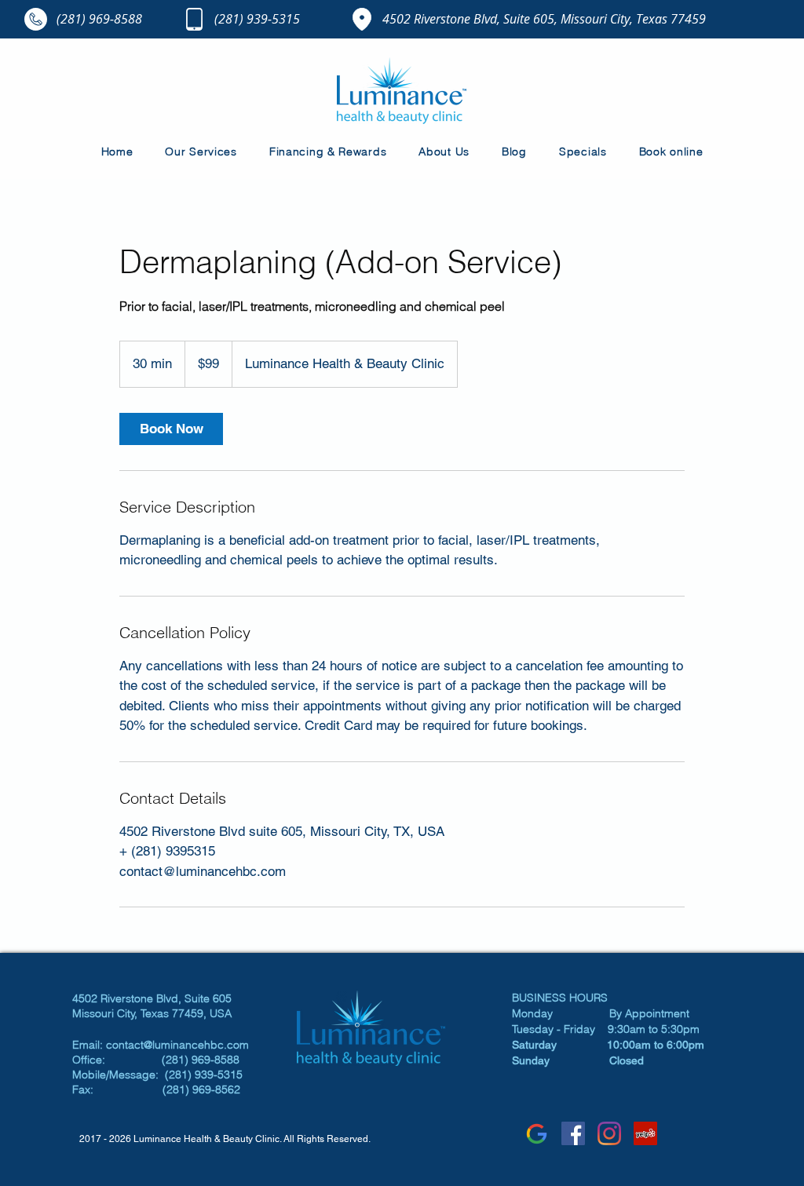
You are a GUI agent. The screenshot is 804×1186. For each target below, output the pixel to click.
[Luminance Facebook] (573, 1133)
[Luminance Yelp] (645, 1133)
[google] (537, 1133)
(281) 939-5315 (257, 18)
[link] (171, 429)
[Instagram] (609, 1133)
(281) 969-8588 (99, 18)
